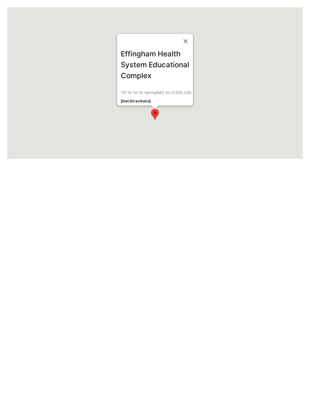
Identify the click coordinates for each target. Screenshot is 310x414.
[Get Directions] (136, 101)
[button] (155, 114)
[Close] (185, 41)
